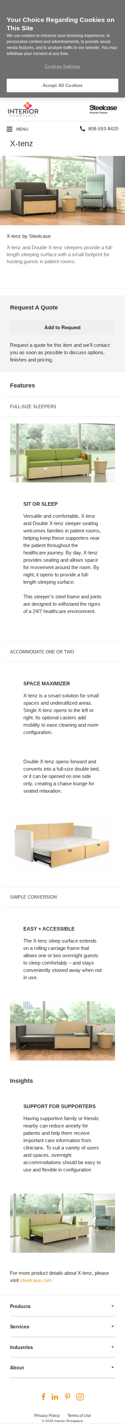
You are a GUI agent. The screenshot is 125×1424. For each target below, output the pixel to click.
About (17, 1367)
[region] (62, 49)
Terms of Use (79, 1415)
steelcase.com (36, 1280)
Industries (21, 1347)
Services (19, 1326)
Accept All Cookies (62, 85)
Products (20, 1306)
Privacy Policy (47, 1415)
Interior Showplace (68, 1421)
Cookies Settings (62, 66)
